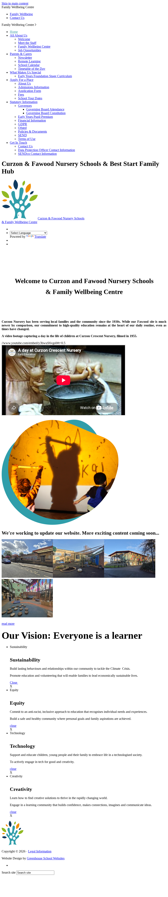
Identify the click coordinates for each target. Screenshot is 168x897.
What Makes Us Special (25, 72)
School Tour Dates (30, 98)
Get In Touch (18, 142)
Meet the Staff (27, 43)
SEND (22, 135)
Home (14, 31)
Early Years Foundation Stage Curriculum (45, 76)
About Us (24, 83)
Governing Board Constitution (46, 113)
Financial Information (32, 120)
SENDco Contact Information (37, 153)
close (13, 725)
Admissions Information (33, 87)
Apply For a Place (21, 80)
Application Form (29, 91)
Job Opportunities (29, 50)
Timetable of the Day (31, 68)
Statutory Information (23, 102)
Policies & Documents (32, 131)
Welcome (24, 39)
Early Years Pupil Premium (35, 116)
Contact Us (17, 18)
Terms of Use (26, 139)
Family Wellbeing (21, 14)
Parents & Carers (21, 54)
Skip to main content (15, 3)
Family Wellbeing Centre (34, 46)
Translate (40, 236)
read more (8, 623)
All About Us (18, 35)
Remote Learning (29, 61)
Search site (9, 872)
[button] (35, 24)
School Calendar (29, 65)
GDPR (22, 124)
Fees (21, 94)
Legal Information (39, 851)
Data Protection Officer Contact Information (46, 150)
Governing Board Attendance (45, 109)
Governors (25, 105)
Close (14, 682)
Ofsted (22, 128)
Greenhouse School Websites (46, 858)
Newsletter (25, 57)
